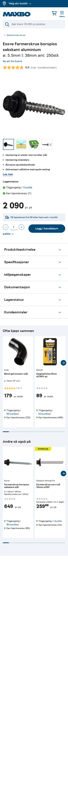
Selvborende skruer (16, 35)
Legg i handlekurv (46, 228)
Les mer (8, 174)
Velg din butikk (18, 3)
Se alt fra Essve (12, 61)
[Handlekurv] (54, 13)
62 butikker (45, 414)
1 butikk (27, 187)
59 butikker (12, 414)
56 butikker (12, 524)
